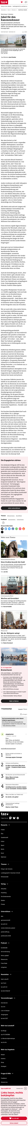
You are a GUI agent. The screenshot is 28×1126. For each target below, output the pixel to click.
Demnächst (4, 1003)
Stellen (3, 900)
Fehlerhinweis (20, 519)
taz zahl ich (4, 924)
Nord (9, 9)
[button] (26, 2)
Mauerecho (4, 959)
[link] (6, 6)
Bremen (14, 9)
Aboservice (4, 1082)
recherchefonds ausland (8, 928)
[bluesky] (14, 819)
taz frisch (3, 983)
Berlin (2, 849)
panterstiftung (5, 932)
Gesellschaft (4, 837)
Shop (2, 1062)
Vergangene (4, 1014)
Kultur (2, 841)
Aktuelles (3, 888)
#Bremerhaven (11, 515)
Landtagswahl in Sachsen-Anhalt (10, 873)
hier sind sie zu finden (9, 725)
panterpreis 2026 (6, 936)
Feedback (4, 1078)
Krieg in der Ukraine (6, 869)
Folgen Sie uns (4, 818)
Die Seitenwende (6, 896)
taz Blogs (3, 1030)
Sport (2, 845)
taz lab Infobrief (5, 991)
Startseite (3, 9)
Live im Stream (5, 1010)
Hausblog (4, 892)
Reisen (3, 1054)
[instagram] (18, 819)
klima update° (5, 955)
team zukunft (4, 979)
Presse (3, 904)
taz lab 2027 (4, 1018)
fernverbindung (5, 951)
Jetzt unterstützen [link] (14, 508)
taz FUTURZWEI (5, 1034)
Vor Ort (3, 1006)
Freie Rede (4, 963)
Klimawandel (4, 877)
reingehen (4, 967)
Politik (3, 829)
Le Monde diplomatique (8, 1038)
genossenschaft (5, 920)
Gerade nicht (19, 1088)
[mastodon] (10, 819)
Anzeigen (3, 1066)
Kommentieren (12, 519)
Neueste (20, 709)
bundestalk (4, 948)
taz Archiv (4, 1042)
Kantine (3, 1058)
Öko (2, 833)
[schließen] (25, 1088)
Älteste (25, 709)
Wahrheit (3, 857)
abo (2, 916)
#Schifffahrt (19, 515)
